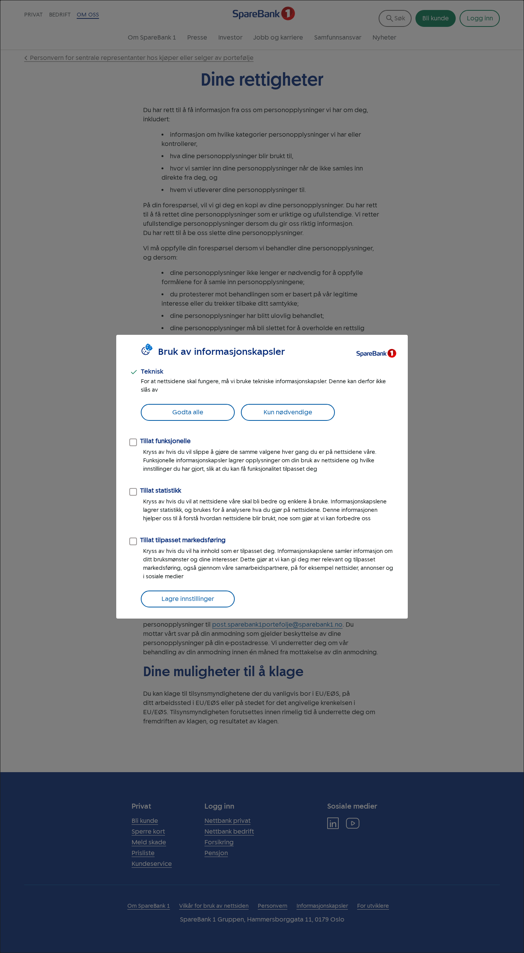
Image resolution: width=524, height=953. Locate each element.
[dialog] (262, 476)
